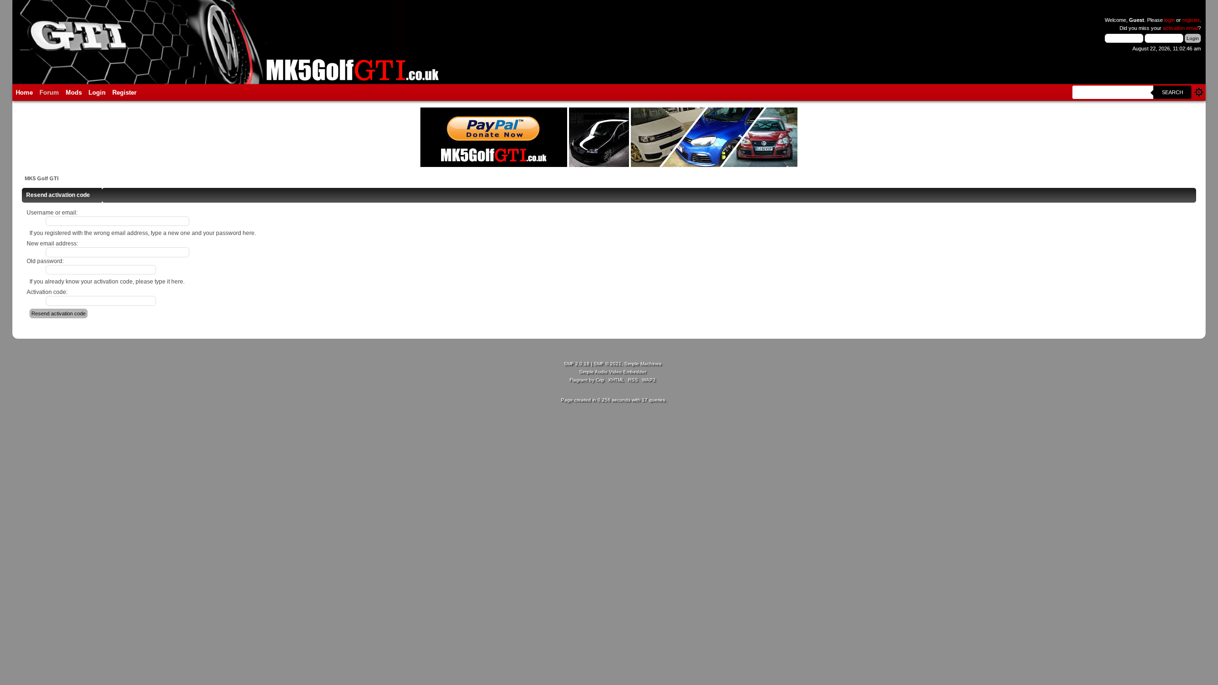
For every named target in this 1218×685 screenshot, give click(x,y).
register (1190, 20)
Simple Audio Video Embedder (612, 371)
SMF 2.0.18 (576, 363)
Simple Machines (642, 363)
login (1169, 20)
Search (1172, 92)
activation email (1180, 28)
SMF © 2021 (607, 363)
